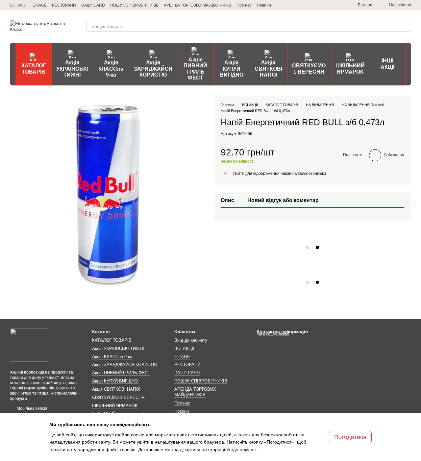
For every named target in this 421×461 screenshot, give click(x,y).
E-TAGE (40, 5)
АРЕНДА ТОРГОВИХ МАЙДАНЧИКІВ (197, 5)
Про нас (244, 5)
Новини (264, 5)
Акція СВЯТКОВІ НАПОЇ (268, 69)
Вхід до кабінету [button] (190, 340)
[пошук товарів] (406, 26)
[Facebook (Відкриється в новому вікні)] (331, 5)
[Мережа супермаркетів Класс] (29, 344)
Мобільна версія (31, 408)
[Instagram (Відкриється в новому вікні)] (315, 5)
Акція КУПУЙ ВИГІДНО (231, 69)
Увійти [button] (238, 173)
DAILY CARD (93, 5)
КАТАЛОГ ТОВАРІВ (33, 68)
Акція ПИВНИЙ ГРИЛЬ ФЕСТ (195, 69)
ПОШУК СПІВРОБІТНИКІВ (134, 5)
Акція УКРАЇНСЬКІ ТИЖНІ (72, 69)
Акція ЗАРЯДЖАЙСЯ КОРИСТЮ (153, 69)
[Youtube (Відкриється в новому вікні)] (339, 5)
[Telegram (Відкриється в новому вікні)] (307, 5)
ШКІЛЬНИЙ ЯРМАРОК (350, 68)
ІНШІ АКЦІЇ (387, 63)
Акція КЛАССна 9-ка (110, 69)
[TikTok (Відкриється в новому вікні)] (323, 5)
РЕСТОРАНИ (64, 5)
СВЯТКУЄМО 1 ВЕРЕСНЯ (309, 68)
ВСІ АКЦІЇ (18, 5)
